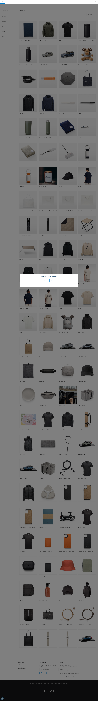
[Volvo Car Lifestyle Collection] (49, 2)
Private (52, 280)
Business (45, 280)
